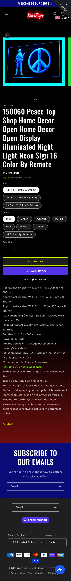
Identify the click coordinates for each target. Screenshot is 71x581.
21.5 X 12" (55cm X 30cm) (22, 205)
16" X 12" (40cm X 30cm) (21, 197)
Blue (9, 218)
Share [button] (10, 423)
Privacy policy (18, 573)
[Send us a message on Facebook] (60, 570)
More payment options (35, 279)
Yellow (40, 226)
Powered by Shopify (36, 568)
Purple (59, 218)
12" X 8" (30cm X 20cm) (21, 189)
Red (8, 226)
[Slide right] (43, 99)
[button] (7, 16)
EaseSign (21, 568)
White (23, 226)
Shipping (7, 178)
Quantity (7, 242)
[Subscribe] (60, 486)
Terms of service (36, 573)
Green (24, 218)
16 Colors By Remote (19, 234)
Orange (41, 218)
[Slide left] (28, 99)
